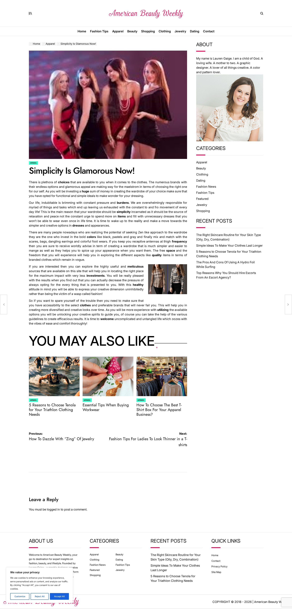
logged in (53, 509)
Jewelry (180, 31)
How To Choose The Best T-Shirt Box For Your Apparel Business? (159, 409)
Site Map (216, 572)
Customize (19, 596)
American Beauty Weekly (271, 602)
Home (82, 31)
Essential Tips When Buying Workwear (106, 407)
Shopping (148, 31)
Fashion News (206, 186)
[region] (39, 585)
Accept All (59, 596)
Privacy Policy (219, 566)
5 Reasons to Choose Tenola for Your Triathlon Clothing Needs (52, 409)
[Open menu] (30, 13)
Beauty (132, 31)
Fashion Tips (99, 31)
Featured (202, 199)
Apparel (117, 31)
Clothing (165, 31)
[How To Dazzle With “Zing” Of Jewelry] (3, 304)
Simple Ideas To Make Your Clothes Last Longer (229, 245)
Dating (194, 31)
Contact (208, 31)
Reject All (40, 596)
